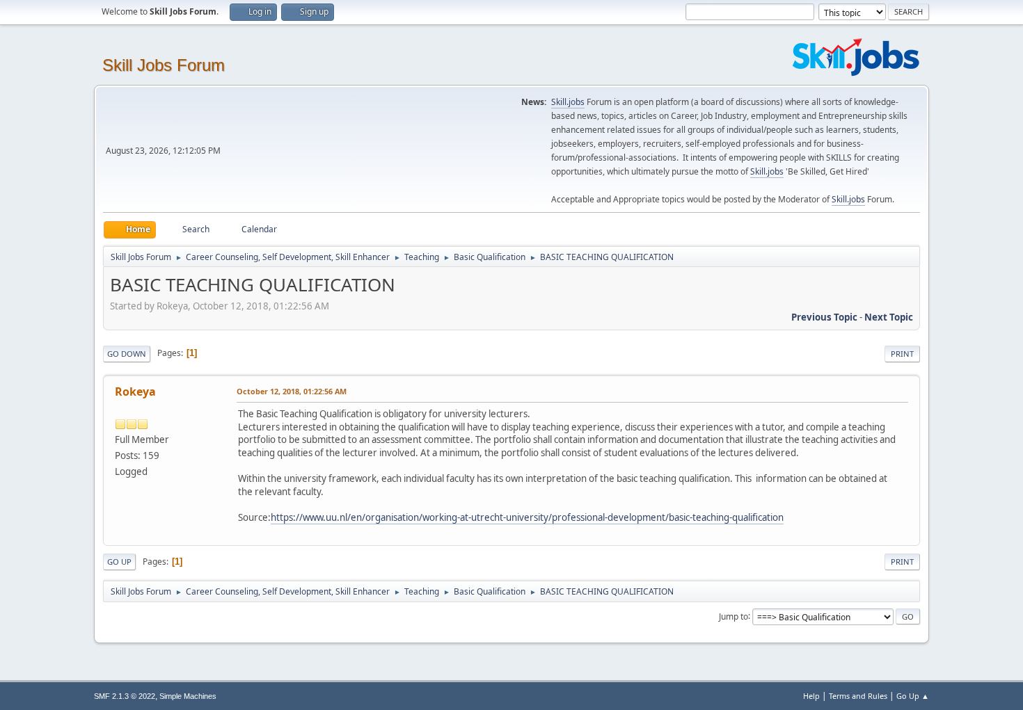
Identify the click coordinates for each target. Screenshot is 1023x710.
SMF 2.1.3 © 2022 (124, 696)
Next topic (888, 317)
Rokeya (135, 391)
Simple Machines (187, 696)
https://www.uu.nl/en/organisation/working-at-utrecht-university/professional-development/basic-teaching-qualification (527, 517)
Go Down (126, 353)
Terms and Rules (858, 696)
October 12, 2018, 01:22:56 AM (292, 391)
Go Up (119, 561)
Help (811, 696)
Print (902, 353)
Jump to (733, 616)
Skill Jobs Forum (163, 65)
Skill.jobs (568, 102)
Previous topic (824, 317)
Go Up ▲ (912, 696)
